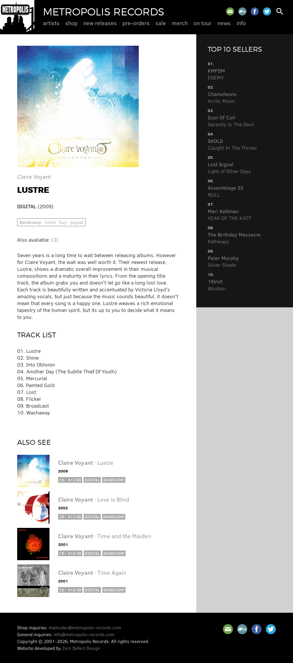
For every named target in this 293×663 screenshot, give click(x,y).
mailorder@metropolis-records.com (85, 627)
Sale (160, 23)
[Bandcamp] (242, 11)
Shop (71, 23)
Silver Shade (223, 261)
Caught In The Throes (232, 144)
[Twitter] (267, 11)
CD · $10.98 (70, 553)
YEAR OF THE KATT (229, 214)
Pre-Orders (136, 23)
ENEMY (216, 74)
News (224, 23)
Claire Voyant (34, 176)
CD (54, 239)
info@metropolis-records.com (84, 634)
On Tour (202, 23)
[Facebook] (255, 11)
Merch (180, 23)
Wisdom (217, 285)
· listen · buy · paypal (51, 222)
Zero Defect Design (81, 648)
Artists (51, 23)
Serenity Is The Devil (231, 121)
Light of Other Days (229, 168)
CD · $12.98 (70, 479)
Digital (92, 479)
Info (241, 23)
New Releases (100, 23)
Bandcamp (113, 479)
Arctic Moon (222, 97)
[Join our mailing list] (230, 11)
